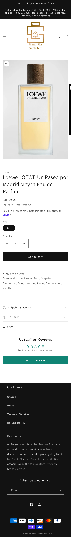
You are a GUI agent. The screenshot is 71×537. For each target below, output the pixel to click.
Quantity (7, 236)
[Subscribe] (60, 490)
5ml (9, 228)
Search (11, 397)
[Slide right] (44, 166)
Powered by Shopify (44, 533)
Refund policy (16, 422)
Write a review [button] (35, 360)
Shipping (6, 205)
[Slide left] (27, 166)
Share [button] (10, 326)
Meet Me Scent (30, 533)
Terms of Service (18, 414)
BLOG (10, 405)
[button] (5, 36)
